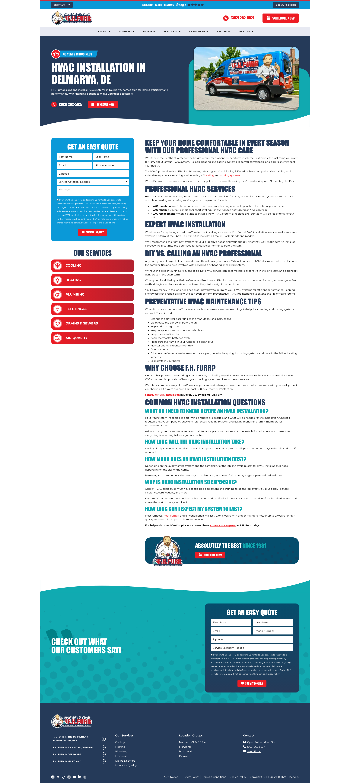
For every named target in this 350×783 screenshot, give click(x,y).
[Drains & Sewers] (57, 323)
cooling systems (230, 175)
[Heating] (57, 280)
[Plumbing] (57, 294)
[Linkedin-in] (79, 777)
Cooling (102, 31)
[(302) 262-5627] (226, 18)
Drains (147, 31)
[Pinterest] (69, 777)
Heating (222, 31)
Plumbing (125, 31)
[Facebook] (53, 777)
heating (209, 175)
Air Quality (76, 338)
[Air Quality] (57, 338)
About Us (244, 31)
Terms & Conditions (105, 223)
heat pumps (171, 515)
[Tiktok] (63, 777)
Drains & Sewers (81, 323)
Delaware (59, 5)
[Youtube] (74, 777)
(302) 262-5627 (242, 17)
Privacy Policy (88, 223)
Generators (197, 31)
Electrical (171, 31)
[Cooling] (57, 265)
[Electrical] (57, 309)
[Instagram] (85, 777)
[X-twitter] (58, 777)
